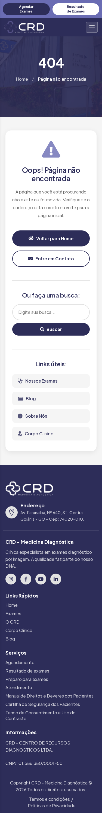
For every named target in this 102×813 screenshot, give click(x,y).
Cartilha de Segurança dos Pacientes (42, 704)
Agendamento (20, 662)
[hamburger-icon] (92, 27)
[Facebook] (25, 579)
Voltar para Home (54, 238)
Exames (13, 613)
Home (22, 79)
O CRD (12, 622)
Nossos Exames (41, 381)
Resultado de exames (27, 671)
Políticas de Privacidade (52, 805)
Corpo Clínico (39, 433)
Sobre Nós (36, 416)
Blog (31, 398)
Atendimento (18, 687)
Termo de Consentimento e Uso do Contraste (40, 715)
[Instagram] (10, 579)
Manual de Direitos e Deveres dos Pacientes (49, 696)
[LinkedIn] (55, 579)
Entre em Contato (54, 258)
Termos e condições (49, 799)
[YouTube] (40, 579)
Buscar (54, 329)
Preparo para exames (26, 679)
